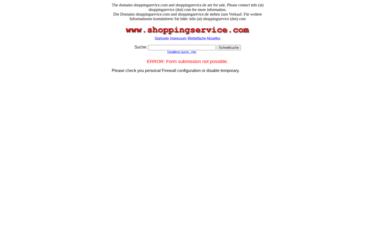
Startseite (162, 38)
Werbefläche (197, 38)
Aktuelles (213, 38)
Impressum (178, 38)
